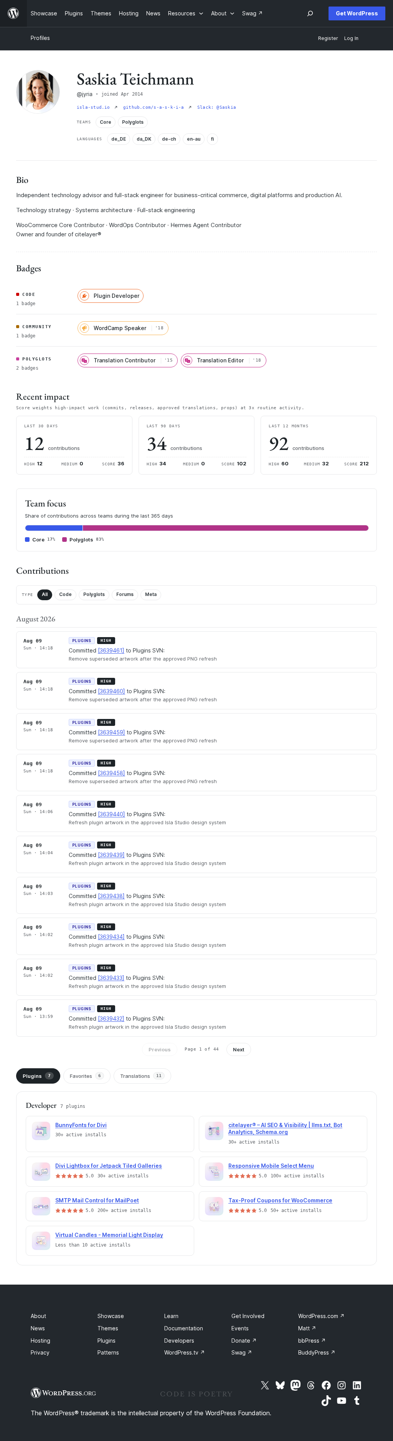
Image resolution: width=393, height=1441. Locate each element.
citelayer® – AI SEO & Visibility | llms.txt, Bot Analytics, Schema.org (285, 1129)
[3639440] (111, 814)
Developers (179, 1340)
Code (65, 594)
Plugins (37, 1076)
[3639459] (111, 732)
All (45, 594)
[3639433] (111, 978)
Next (238, 1049)
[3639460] (111, 691)
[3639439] (111, 855)
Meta (151, 594)
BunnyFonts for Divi (81, 1125)
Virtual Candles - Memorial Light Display (109, 1235)
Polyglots (94, 594)
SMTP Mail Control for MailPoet (97, 1200)
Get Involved (247, 1316)
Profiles (40, 38)
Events (240, 1328)
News (38, 1328)
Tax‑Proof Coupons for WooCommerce (280, 1200)
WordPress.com (321, 1316)
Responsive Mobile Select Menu (271, 1165)
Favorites (85, 1076)
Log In (351, 38)
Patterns (108, 1352)
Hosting (40, 1340)
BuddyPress (316, 1352)
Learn (171, 1316)
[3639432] (111, 1018)
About (38, 1316)
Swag (241, 1352)
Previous (160, 1049)
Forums (125, 594)
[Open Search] (310, 13)
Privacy (40, 1352)
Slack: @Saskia (216, 107)
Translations (141, 1076)
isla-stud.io (95, 107)
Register (328, 38)
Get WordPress (357, 13)
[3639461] (111, 650)
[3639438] (111, 896)
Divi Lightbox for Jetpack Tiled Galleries (108, 1165)
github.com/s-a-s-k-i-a (155, 107)
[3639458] (111, 773)
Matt (307, 1328)
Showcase (110, 1316)
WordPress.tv (184, 1352)
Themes (107, 1328)
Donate (244, 1340)
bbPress (312, 1340)
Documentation (183, 1328)
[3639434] (111, 936)
